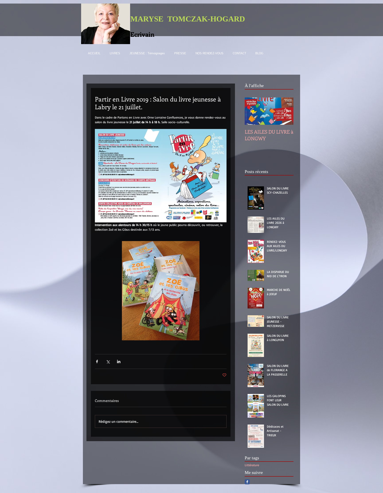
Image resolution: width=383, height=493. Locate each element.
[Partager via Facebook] (97, 361)
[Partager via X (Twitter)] (108, 361)
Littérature (252, 465)
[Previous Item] (252, 111)
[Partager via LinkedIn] (119, 361)
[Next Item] (286, 111)
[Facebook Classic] (247, 481)
